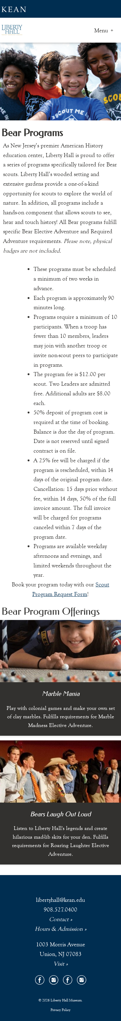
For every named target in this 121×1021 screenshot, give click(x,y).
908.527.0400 (60, 909)
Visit (58, 963)
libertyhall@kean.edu (60, 899)
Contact (59, 919)
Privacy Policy (60, 1009)
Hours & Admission (59, 928)
